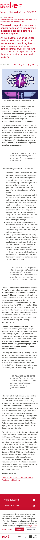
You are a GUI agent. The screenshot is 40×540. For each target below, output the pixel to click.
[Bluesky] (19, 64)
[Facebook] (28, 64)
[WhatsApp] (15, 64)
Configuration (7, 529)
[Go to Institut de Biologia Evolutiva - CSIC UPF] (11, 5)
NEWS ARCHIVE (8, 17)
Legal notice (32, 526)
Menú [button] (5, 537)
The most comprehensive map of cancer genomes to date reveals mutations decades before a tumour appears (19, 20)
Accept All (19, 529)
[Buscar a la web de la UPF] (24, 536)
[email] (33, 64)
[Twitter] (24, 64)
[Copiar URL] (37, 64)
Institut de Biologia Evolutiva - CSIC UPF (18, 12)
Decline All (31, 529)
